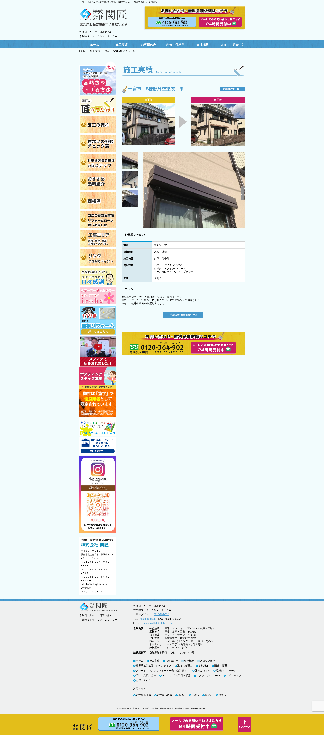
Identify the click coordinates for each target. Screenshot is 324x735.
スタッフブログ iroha (208, 675)
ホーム (94, 44)
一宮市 (195, 695)
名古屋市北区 (143, 695)
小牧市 (182, 695)
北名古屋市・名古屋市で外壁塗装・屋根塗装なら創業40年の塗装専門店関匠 (161, 708)
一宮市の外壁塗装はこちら (183, 314)
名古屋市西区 (164, 695)
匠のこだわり (202, 670)
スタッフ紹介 (229, 44)
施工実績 (121, 44)
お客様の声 (148, 44)
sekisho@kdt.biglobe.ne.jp (94, 584)
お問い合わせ (143, 680)
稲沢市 (209, 695)
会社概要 (202, 44)
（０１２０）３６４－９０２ (95, 562)
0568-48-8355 (148, 618)
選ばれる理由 (184, 665)
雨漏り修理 (220, 665)
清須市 (222, 695)
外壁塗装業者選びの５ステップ (153, 665)
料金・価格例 (175, 44)
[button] (244, 724)
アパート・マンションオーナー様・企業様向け (162, 670)
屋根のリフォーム (226, 670)
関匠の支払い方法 (146, 675)
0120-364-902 (161, 614)
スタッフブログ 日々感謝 (176, 675)
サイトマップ (233, 675)
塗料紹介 (203, 665)
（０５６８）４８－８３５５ (95, 569)
